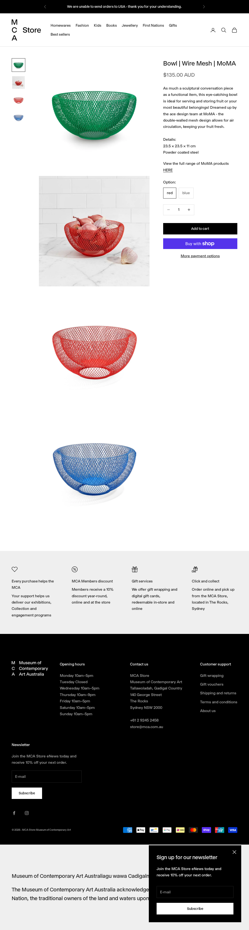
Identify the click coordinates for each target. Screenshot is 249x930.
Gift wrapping (211, 675)
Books (111, 25)
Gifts (173, 25)
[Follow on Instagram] (26, 813)
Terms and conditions (218, 702)
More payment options (200, 256)
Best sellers (60, 34)
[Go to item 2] (18, 82)
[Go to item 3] (18, 100)
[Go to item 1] (18, 65)
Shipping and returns (218, 693)
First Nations (153, 25)
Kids (97, 25)
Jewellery (130, 25)
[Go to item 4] (18, 117)
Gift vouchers (211, 684)
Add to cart (200, 228)
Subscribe (195, 908)
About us (208, 710)
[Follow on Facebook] (14, 813)
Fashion (82, 25)
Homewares (61, 25)
